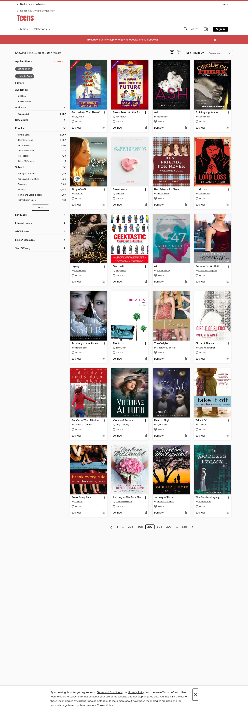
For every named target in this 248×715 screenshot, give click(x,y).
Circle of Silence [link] (205, 343)
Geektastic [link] (119, 266)
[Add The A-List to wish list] (145, 359)
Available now (24, 101)
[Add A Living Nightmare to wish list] (228, 128)
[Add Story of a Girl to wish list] (104, 205)
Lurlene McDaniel (124, 501)
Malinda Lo (162, 116)
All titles (22, 96)
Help (225, 4)
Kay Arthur (79, 116)
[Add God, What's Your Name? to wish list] (104, 128)
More (40, 207)
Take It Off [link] (201, 420)
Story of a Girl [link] (79, 189)
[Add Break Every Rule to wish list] (104, 513)
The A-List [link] (119, 343)
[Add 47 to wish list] (186, 282)
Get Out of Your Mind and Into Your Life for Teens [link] (87, 420)
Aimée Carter (204, 501)
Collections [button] (40, 29)
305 (130, 527)
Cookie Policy (105, 705)
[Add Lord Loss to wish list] (228, 205)
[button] (190, 29)
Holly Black (121, 270)
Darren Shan (204, 116)
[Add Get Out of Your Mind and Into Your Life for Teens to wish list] (104, 436)
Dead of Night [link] (162, 420)
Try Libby (92, 40)
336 (184, 527)
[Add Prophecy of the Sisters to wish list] (104, 359)
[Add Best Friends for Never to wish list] (186, 205)
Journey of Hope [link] (163, 497)
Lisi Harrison (163, 193)
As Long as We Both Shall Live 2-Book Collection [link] (128, 497)
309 (169, 527)
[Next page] (192, 527)
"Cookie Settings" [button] (97, 701)
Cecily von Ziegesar (207, 270)
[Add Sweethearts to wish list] (145, 205)
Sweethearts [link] (120, 189)
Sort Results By (195, 53)
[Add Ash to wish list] (186, 128)
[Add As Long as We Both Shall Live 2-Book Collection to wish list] (145, 513)
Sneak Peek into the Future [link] (128, 112)
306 (140, 527)
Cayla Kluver (80, 270)
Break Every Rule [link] (81, 497)
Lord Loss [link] (201, 189)
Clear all (60, 61)
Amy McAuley (122, 424)
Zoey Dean (121, 347)
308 (159, 527)
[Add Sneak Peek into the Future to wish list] (145, 128)
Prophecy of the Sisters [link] (85, 343)
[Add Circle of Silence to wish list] (228, 359)
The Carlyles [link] (161, 343)
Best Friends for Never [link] (167, 189)
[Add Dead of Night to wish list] (186, 436)
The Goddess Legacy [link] (207, 497)
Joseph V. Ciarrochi (83, 424)
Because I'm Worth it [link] (207, 266)
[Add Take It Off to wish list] (228, 436)
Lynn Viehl (162, 424)
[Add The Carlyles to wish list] (186, 359)
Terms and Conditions (109, 692)
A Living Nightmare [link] (207, 112)
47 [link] (155, 266)
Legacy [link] (76, 266)
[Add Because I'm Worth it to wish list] (228, 282)
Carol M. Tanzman (206, 347)
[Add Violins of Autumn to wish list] (145, 436)
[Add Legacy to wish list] (104, 282)
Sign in (220, 29)
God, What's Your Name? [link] (86, 112)
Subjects (22, 29)
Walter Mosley (163, 270)
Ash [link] (156, 112)
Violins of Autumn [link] (123, 420)
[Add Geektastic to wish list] (145, 282)
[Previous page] (111, 527)
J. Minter (202, 424)
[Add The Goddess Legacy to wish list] (228, 513)
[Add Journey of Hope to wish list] (186, 513)
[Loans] (206, 29)
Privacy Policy (136, 692)
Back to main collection (32, 4)
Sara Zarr (78, 193)
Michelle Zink (80, 347)
